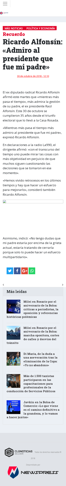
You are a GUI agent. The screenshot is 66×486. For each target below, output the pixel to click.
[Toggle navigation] (5, 3)
